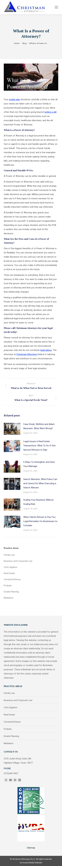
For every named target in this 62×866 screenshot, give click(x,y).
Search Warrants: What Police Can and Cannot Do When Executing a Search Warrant (40, 483)
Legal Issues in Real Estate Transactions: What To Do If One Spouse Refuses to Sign (39, 445)
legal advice (46, 350)
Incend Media (28, 863)
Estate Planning (11, 591)
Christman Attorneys (26, 354)
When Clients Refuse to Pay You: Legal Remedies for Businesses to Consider (40, 521)
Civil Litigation (10, 567)
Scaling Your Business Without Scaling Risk (38, 502)
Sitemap (31, 847)
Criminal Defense (12, 579)
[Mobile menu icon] (56, 7)
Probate (8, 585)
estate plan (14, 99)
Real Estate (9, 573)
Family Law (9, 555)
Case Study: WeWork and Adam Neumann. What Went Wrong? (39, 426)
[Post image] (12, 429)
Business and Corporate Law (18, 561)
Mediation (8, 597)
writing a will (50, 112)
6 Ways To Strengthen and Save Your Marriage (39, 464)
